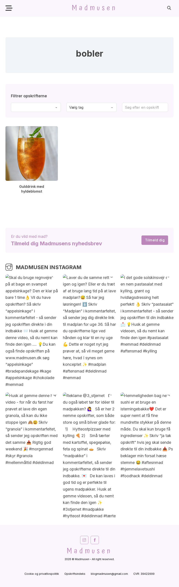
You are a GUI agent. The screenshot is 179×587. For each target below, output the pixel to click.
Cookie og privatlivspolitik (41, 573)
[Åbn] (8, 8)
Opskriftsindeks (74, 573)
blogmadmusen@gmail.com (109, 573)
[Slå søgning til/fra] (169, 8)
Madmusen (94, 8)
